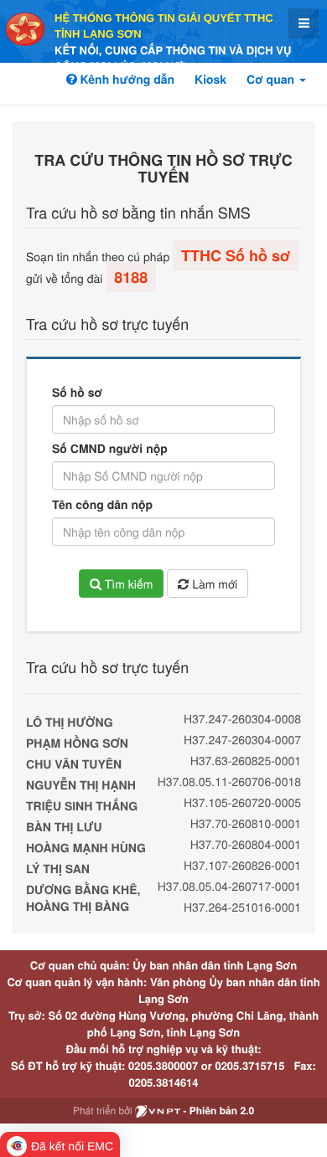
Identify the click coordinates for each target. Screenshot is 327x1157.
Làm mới (213, 583)
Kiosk (210, 79)
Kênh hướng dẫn (125, 79)
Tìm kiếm (127, 583)
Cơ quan (272, 79)
